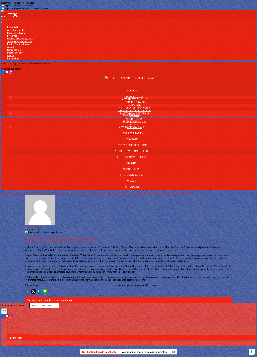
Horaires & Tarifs (16, 32)
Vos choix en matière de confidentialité (144, 351)
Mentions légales (16, 327)
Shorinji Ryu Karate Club (19, 41)
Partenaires (13, 58)
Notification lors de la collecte (99, 351)
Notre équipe (14, 49)
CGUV (10, 330)
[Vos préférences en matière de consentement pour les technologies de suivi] (252, 352)
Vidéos (10, 55)
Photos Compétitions (18, 44)
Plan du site (13, 322)
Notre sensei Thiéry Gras (20, 38)
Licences (11, 324)
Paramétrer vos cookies (19, 333)
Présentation (13, 27)
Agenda (11, 46)
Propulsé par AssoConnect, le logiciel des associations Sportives (39, 344)
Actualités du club (16, 30)
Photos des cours (16, 52)
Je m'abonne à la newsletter (15, 305)
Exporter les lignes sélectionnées (17, 2)
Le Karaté (12, 35)
